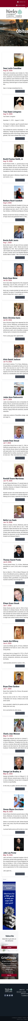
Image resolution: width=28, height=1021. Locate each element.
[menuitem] (21, 990)
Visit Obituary (20, 91)
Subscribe (9, 947)
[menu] (26, 7)
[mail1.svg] (7, 995)
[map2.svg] (10, 995)
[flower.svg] (12, 995)
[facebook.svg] (5, 995)
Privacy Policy (20, 1019)
